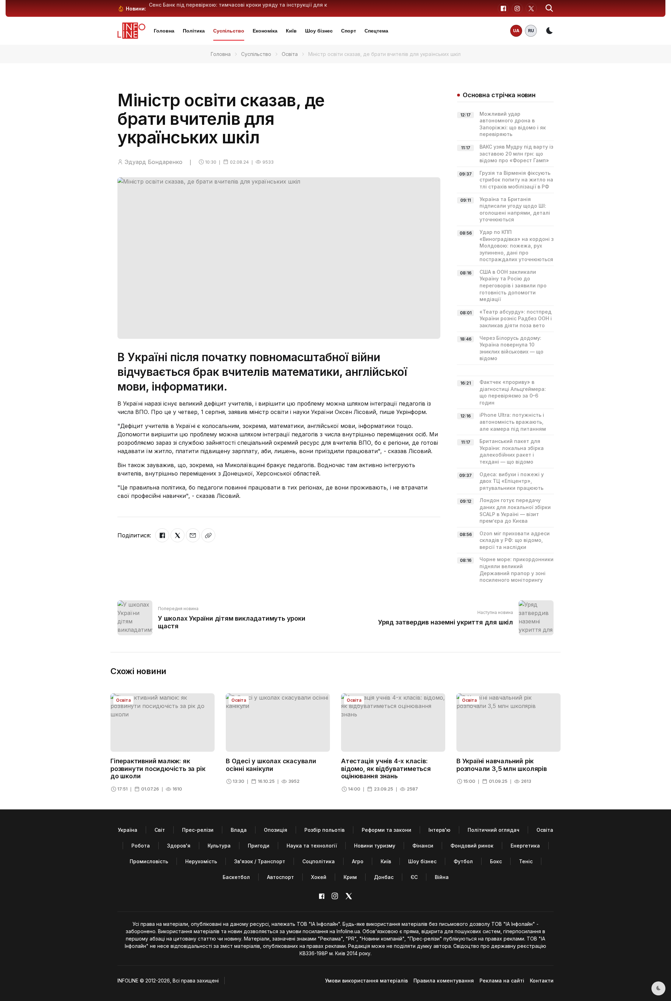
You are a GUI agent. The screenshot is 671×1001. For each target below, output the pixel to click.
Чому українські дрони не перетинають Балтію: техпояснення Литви (237, 5)
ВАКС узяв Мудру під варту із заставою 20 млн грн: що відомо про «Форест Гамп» (516, 153)
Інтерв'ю (439, 830)
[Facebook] (162, 535)
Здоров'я (178, 846)
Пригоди (258, 846)
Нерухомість (201, 861)
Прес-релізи (198, 830)
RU (531, 30)
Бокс (496, 861)
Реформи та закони (386, 830)
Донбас (384, 877)
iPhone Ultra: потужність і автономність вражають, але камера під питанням (512, 421)
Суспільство (228, 31)
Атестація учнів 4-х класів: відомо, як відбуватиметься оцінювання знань (386, 768)
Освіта (290, 54)
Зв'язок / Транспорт (259, 861)
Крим (350, 877)
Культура (219, 846)
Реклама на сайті (501, 981)
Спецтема (376, 31)
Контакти (542, 981)
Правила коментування (443, 981)
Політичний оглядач (493, 830)
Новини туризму (374, 846)
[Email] (193, 535)
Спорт (348, 31)
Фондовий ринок (471, 846)
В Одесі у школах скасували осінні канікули (271, 764)
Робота (140, 846)
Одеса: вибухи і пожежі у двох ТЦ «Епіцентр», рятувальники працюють (511, 481)
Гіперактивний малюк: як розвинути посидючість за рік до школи (157, 768)
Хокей (318, 877)
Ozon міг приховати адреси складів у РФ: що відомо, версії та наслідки (514, 540)
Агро (357, 861)
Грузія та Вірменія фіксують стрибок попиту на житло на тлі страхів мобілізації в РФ (516, 180)
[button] (549, 8)
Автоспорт (280, 877)
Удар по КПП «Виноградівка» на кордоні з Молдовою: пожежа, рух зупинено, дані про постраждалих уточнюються (516, 245)
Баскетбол (236, 877)
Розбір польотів (324, 830)
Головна (164, 31)
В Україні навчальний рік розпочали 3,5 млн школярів (501, 764)
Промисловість (149, 861)
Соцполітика (318, 861)
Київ (291, 31)
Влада (239, 830)
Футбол (463, 861)
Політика (194, 31)
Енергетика (525, 846)
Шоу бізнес (319, 31)
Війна (442, 877)
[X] (178, 535)
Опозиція (275, 830)
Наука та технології (312, 846)
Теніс (526, 861)
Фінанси (422, 846)
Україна (127, 830)
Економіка (265, 31)
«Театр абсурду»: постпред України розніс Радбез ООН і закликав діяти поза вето (515, 318)
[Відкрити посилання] (208, 535)
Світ (159, 830)
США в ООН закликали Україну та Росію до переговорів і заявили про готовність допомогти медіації (513, 285)
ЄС (414, 877)
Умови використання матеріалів (366, 981)
